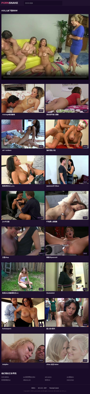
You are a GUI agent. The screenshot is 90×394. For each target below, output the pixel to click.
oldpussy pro (27, 380)
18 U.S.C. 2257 (42, 388)
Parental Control (54, 388)
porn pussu (48, 377)
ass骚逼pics (70, 377)
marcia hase (70, 380)
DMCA (33, 388)
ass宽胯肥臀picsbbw (29, 377)
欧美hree (47, 380)
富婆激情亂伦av (6, 380)
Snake (9, 2)
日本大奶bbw (5, 377)
